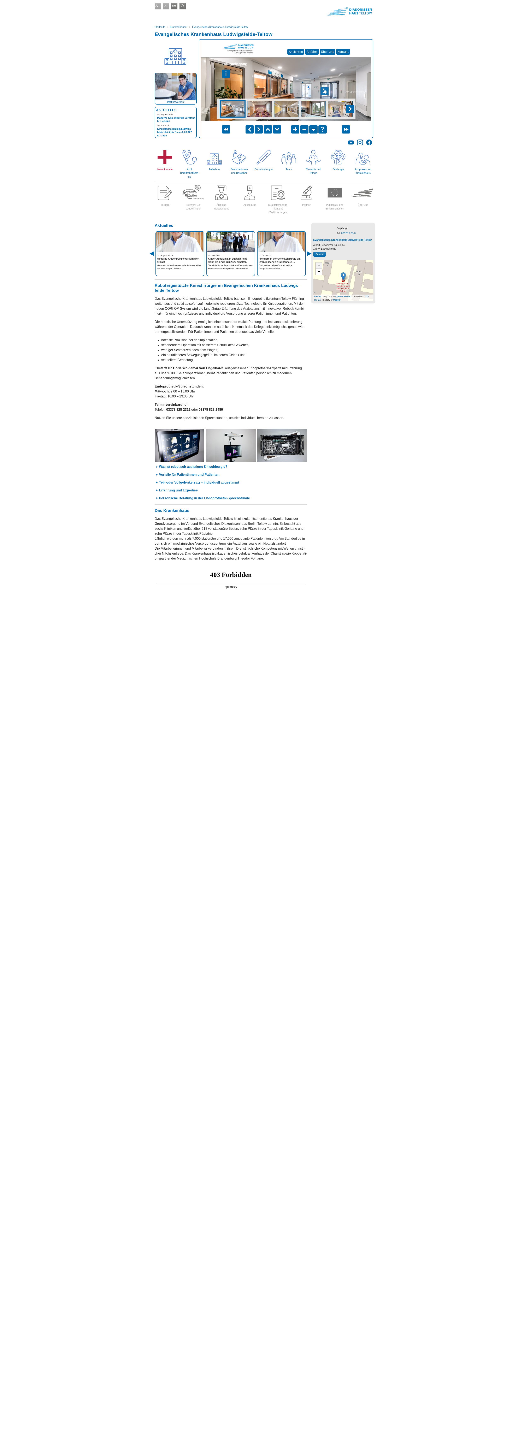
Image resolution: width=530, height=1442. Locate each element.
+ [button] (319, 265)
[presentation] (157, 258)
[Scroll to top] (521, 1433)
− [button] (319, 271)
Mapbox (337, 299)
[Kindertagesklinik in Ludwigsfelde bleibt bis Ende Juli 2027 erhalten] (231, 242)
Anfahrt (320, 254)
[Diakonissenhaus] (319, 11)
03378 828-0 (348, 233)
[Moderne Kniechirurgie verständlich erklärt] (180, 241)
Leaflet (317, 296)
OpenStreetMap (343, 296)
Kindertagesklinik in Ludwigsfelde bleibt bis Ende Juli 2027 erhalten (174, 132)
